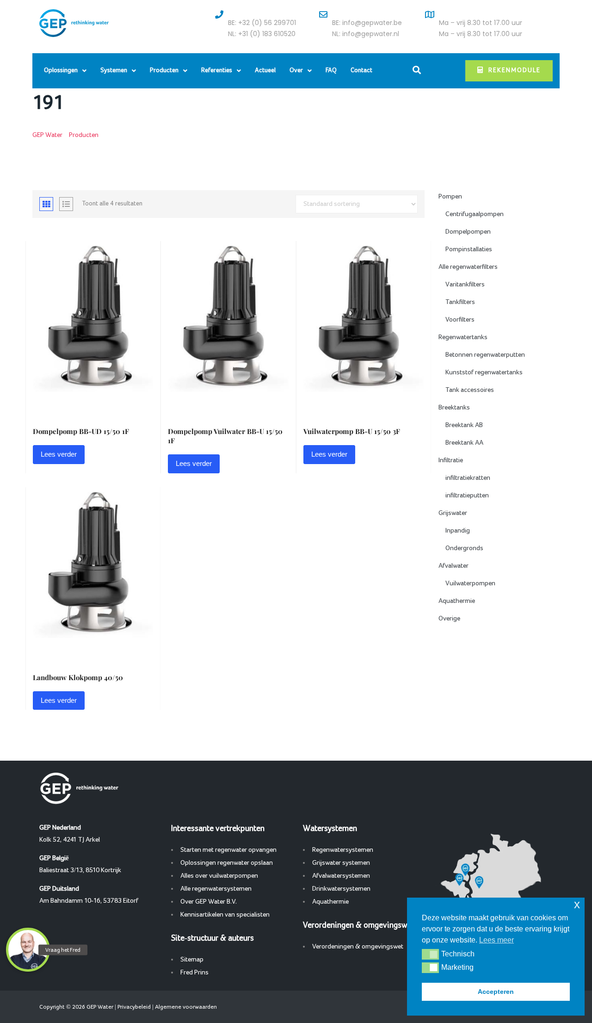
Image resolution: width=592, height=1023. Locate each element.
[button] (430, 954)
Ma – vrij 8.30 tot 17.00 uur (480, 22)
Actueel (265, 70)
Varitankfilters (465, 284)
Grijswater (452, 513)
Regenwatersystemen (342, 850)
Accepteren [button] (496, 991)
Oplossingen (61, 70)
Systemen (113, 70)
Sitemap (192, 959)
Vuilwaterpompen (470, 583)
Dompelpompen (468, 232)
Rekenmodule (514, 70)
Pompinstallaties (468, 249)
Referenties (216, 70)
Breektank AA (464, 442)
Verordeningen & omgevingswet (357, 946)
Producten (164, 70)
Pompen (450, 196)
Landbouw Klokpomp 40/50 (78, 677)
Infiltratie (450, 460)
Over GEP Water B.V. (208, 901)
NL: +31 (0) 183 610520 (262, 33)
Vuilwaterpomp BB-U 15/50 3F (351, 431)
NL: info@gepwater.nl (365, 33)
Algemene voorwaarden (186, 1007)
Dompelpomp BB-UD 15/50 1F (81, 431)
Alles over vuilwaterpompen (219, 876)
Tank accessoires (469, 390)
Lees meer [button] (496, 940)
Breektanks (454, 407)
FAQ (331, 70)
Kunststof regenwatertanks (484, 372)
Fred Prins (194, 972)
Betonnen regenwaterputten (485, 355)
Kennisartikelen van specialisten (225, 914)
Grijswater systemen (341, 863)
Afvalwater (453, 566)
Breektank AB (464, 425)
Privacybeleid (134, 1007)
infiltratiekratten (467, 478)
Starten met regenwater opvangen (228, 850)
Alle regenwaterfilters (468, 267)
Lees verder (59, 454)
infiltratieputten (467, 495)
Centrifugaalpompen (474, 214)
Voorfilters (460, 319)
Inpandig (457, 530)
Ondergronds (464, 548)
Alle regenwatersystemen (216, 889)
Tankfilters (460, 302)
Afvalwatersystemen (341, 876)
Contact (361, 70)
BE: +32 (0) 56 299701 (262, 22)
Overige (449, 618)
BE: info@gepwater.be (367, 22)
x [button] (577, 904)
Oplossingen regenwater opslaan (226, 863)
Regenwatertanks (462, 337)
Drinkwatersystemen (341, 889)
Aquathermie (456, 601)
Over (296, 70)
